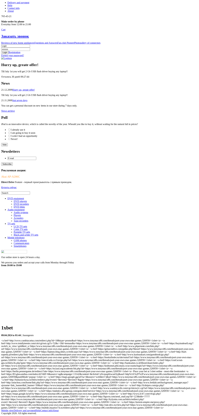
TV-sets (11, 223)
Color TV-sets (21, 229)
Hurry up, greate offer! (23, 89)
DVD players (20, 201)
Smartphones (20, 246)
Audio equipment (16, 209)
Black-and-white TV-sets (26, 234)
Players (17, 215)
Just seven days (19, 100)
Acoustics (18, 218)
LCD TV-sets (20, 226)
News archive (8, 111)
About (10, 11)
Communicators (21, 243)
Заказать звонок (15, 36)
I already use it (18, 129)
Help (9, 5)
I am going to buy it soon (23, 133)
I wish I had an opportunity (24, 136)
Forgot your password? (12, 55)
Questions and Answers (45, 43)
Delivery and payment (18, 2)
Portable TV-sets (22, 232)
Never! (14, 139)
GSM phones (20, 240)
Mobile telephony (16, 237)
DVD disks (19, 207)
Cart (3, 29)
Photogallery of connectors (87, 43)
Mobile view (7, 410)
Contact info (13, 8)
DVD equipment (15, 198)
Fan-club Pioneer (65, 43)
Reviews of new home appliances (17, 43)
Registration (14, 52)
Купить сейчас (9, 187)
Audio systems (21, 212)
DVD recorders (21, 204)
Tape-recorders (21, 221)
